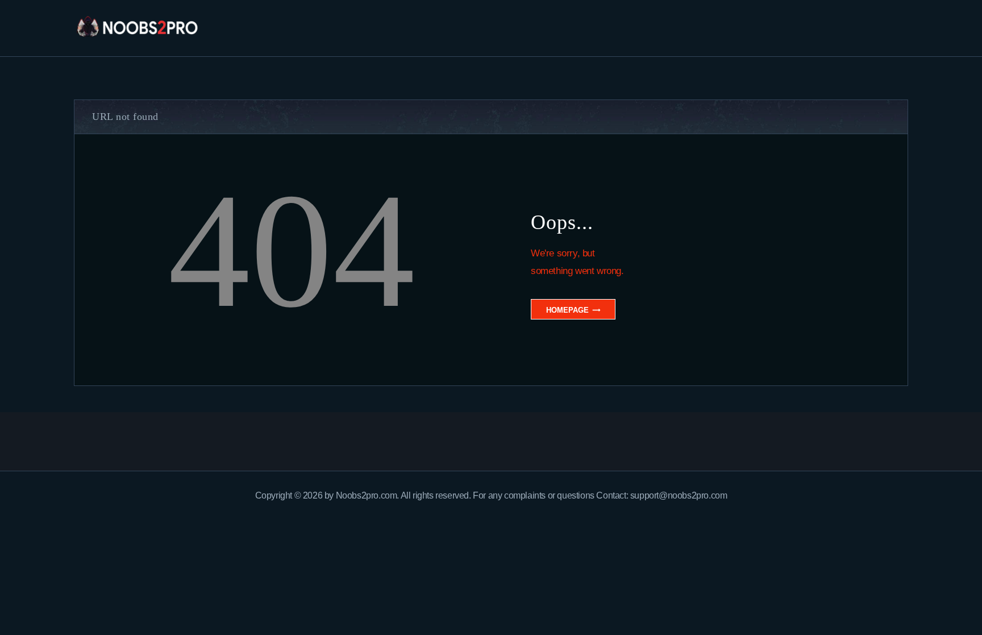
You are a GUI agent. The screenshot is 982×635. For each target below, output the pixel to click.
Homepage (567, 310)
